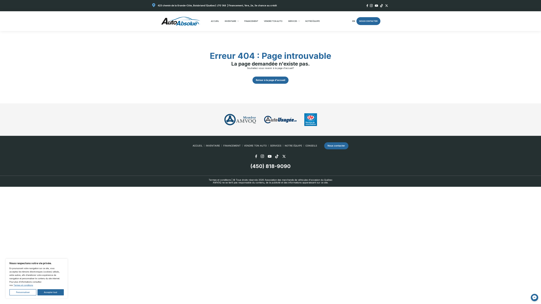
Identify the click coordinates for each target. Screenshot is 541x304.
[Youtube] (377, 6)
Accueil (215, 21)
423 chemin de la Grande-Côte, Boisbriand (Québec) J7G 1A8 (192, 5)
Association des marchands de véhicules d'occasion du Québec (298, 179)
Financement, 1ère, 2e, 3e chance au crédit (253, 5)
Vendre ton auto (273, 21)
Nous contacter (368, 21)
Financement (251, 21)
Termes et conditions (23, 285)
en (353, 21)
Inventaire (230, 21)
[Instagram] (371, 5)
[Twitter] (387, 6)
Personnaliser (23, 292)
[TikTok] (381, 5)
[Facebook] (367, 5)
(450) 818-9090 (270, 166)
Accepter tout (50, 292)
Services (292, 21)
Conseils (311, 145)
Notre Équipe (312, 21)
